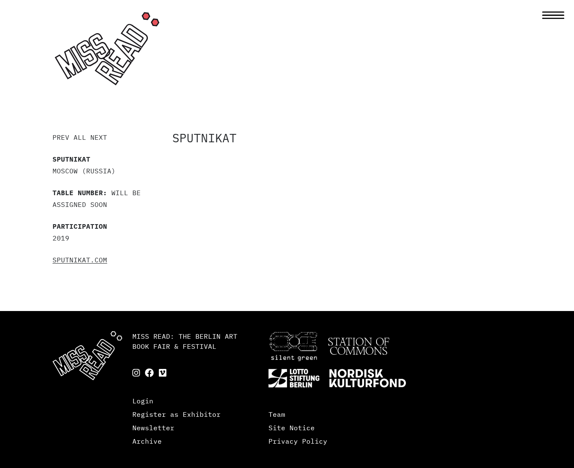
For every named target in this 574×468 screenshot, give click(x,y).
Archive (147, 441)
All (80, 137)
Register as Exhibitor (176, 414)
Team (277, 414)
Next (98, 137)
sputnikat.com (80, 260)
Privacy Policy (298, 441)
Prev (61, 137)
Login (142, 401)
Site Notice (292, 428)
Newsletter (153, 428)
